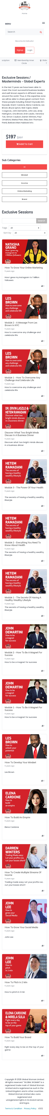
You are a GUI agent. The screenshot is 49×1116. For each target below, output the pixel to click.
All (24, 167)
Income (24, 183)
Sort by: (7, 232)
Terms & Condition (13, 1108)
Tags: (4, 227)
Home (24, 13)
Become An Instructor (24, 41)
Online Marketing (24, 191)
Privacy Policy (30, 1108)
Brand (24, 199)
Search (41, 220)
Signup (20, 50)
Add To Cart (26, 144)
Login (29, 50)
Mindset (24, 175)
